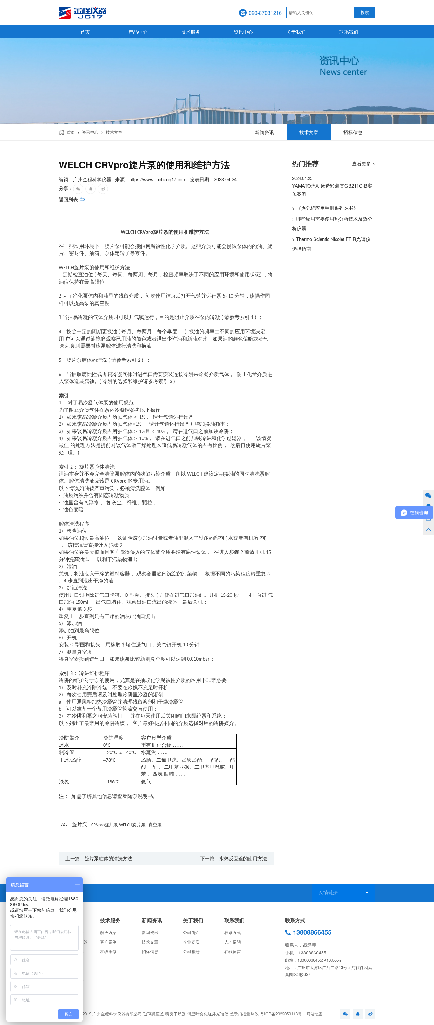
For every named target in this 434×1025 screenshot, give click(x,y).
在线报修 (108, 951)
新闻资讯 (152, 920)
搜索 (365, 12)
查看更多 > (363, 163)
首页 (85, 31)
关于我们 (296, 31)
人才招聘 (232, 942)
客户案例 (108, 942)
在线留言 (232, 951)
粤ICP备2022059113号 (281, 1014)
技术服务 (190, 31)
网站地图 (314, 1014)
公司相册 (191, 951)
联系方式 (232, 932)
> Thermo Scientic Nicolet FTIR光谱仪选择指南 (331, 244)
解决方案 (108, 932)
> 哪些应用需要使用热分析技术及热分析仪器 (332, 223)
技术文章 (114, 132)
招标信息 (150, 951)
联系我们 (348, 31)
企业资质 (191, 942)
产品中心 (137, 31)
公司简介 (191, 932)
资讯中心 (243, 31)
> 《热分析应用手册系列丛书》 (325, 207)
